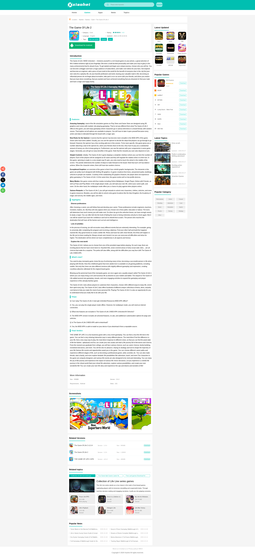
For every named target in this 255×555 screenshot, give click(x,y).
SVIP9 (159, 119)
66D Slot (160, 128)
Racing (170, 211)
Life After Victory (140, 508)
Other (159, 215)
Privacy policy (132, 549)
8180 (170, 41)
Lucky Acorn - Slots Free (165, 109)
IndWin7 (160, 95)
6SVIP (159, 90)
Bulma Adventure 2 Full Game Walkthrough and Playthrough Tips (125, 537)
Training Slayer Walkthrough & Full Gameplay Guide (125, 541)
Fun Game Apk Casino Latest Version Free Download (111, 475)
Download (183, 83)
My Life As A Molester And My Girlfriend (142, 496)
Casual (181, 199)
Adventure (170, 203)
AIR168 (170, 65)
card (110, 39)
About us (115, 549)
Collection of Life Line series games (82, 475)
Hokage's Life (111, 508)
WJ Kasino (170, 80)
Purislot (159, 65)
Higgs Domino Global (182, 54)
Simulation (170, 207)
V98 (182, 41)
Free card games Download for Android (138, 475)
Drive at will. (176, 143)
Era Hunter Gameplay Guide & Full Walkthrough (84, 537)
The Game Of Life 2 (102, 19)
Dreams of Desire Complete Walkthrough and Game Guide (125, 533)
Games (87, 13)
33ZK (159, 114)
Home (74, 13)
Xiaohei (81, 19)
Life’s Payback (83, 508)
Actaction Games (178, 176)
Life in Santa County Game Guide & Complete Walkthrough (84, 533)
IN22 (158, 41)
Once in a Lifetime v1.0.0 (114, 496)
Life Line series (94, 39)
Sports (181, 207)
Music (159, 207)
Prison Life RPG (84, 496)
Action (170, 199)
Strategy (181, 211)
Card (92, 19)
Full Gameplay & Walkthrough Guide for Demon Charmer (84, 541)
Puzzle (160, 211)
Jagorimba (182, 65)
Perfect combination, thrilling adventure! (179, 155)
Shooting (159, 203)
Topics (126, 13)
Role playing (159, 199)
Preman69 (170, 53)
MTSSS (159, 100)
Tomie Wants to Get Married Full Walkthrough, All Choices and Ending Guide (84, 529)
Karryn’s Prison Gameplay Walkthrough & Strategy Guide (125, 529)
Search (159, 4)
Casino (104, 39)
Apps (100, 13)
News (113, 13)
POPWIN (159, 53)
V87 (158, 105)
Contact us (123, 549)
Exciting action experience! (177, 166)
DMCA (140, 549)
